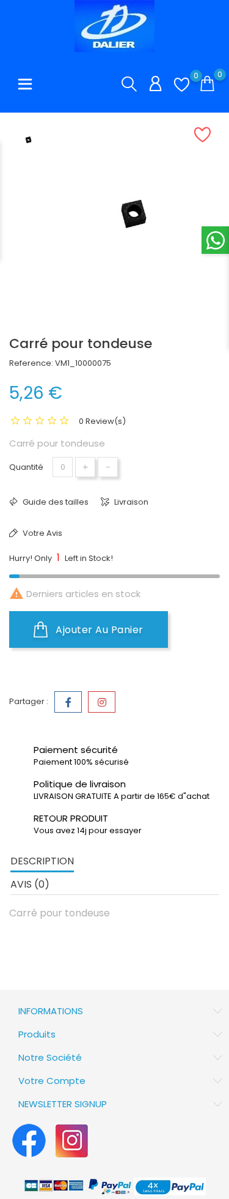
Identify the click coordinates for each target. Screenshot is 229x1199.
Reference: (31, 363)
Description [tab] (42, 861)
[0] (181, 84)
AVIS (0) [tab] (29, 884)
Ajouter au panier (98, 630)
